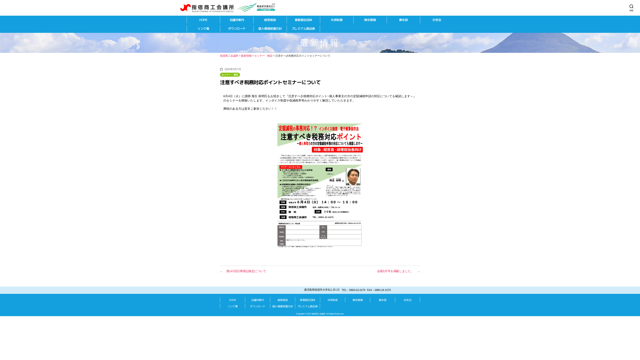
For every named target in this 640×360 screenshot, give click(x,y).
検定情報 (370, 20)
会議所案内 (237, 20)
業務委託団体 (303, 20)
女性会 (436, 20)
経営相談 (270, 20)
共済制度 (336, 20)
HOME (203, 20)
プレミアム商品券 (303, 28)
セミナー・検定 (230, 74)
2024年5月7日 (232, 69)
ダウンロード (237, 28)
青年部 (403, 20)
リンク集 (203, 28)
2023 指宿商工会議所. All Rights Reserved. (325, 314)
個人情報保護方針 (270, 28)
